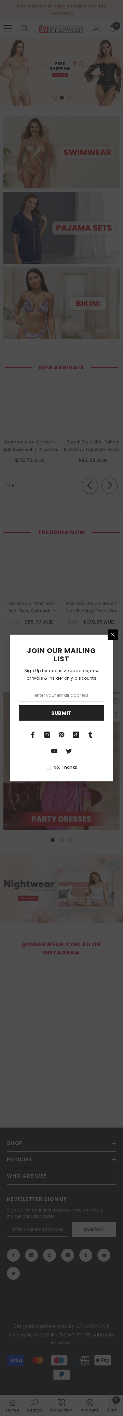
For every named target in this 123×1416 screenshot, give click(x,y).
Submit (61, 713)
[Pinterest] (61, 734)
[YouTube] (54, 751)
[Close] (113, 634)
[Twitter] (69, 751)
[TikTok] (76, 734)
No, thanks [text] (65, 767)
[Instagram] (47, 734)
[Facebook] (33, 734)
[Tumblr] (90, 734)
